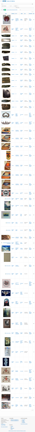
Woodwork (13, 35)
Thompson (21, 283)
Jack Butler (21, 215)
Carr (20, 205)
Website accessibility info (14, 419)
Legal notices (18, 430)
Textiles (13, 130)
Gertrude (21, 405)
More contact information (4, 426)
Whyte (21, 242)
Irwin (21, 222)
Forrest (21, 312)
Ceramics (13, 341)
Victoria (30, 404)
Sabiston (21, 130)
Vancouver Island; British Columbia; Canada (30, 371)
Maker (22, 13)
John (21, 29)
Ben (22, 379)
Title (17, 13)
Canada (30, 20)
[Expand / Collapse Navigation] (1, 1)
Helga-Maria (21, 388)
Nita (20, 257)
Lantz (30, 340)
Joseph (21, 333)
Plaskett (21, 332)
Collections (13, 13)
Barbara (21, 243)
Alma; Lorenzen (21, 342)
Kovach (21, 397)
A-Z (11, 427)
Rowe (21, 387)
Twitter (23, 420)
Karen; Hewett (21, 293)
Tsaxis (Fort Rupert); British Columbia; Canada (30, 115)
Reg (20, 193)
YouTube (23, 421)
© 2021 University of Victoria (12, 430)
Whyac (30, 281)
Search (12, 426)
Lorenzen (21, 340)
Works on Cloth (13, 333)
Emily (22, 205)
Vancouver (30, 121)
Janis (21, 274)
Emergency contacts (23, 430)
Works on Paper (13, 19)
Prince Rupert (30, 301)
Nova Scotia (30, 342)
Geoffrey (21, 294)
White (21, 273)
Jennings (21, 198)
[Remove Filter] (20, 9)
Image (6, 13)
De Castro (21, 35)
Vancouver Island (30, 283)
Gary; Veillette (21, 323)
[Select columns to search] (2, 4)
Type (25, 13)
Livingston (21, 28)
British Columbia (30, 19)
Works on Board (13, 312)
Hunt (21, 114)
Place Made (30, 13)
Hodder (21, 19)
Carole (21, 138)
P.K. (22, 222)
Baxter (21, 361)
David (21, 379)
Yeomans (21, 302)
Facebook (23, 419)
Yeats (21, 214)
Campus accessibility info (15, 420)
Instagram (23, 422)
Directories (12, 428)
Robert (21, 40)
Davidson (21, 192)
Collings (21, 248)
